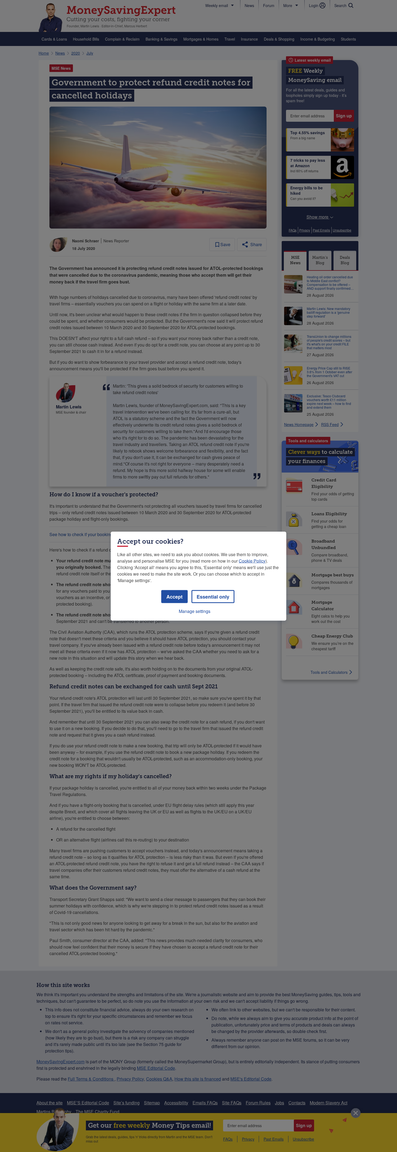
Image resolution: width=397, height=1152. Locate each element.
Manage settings (194, 611)
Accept (174, 596)
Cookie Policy (252, 560)
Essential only (213, 596)
